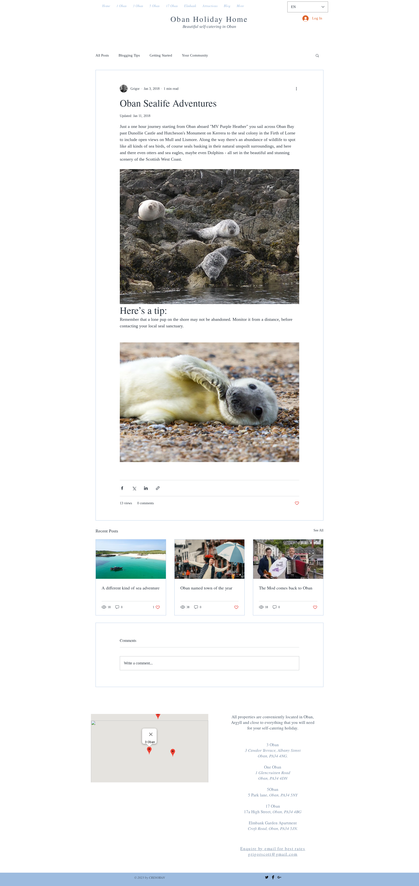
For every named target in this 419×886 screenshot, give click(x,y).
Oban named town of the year (206, 588)
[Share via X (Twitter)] (134, 488)
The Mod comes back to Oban (285, 588)
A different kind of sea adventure (131, 588)
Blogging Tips (129, 55)
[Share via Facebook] (122, 488)
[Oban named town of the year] (210, 559)
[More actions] (296, 88)
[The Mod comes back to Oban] (288, 559)
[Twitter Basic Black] (267, 877)
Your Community (195, 55)
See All (318, 530)
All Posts (102, 55)
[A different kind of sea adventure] (131, 559)
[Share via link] (157, 488)
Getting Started (161, 55)
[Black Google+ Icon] (279, 877)
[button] (317, 55)
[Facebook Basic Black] (273, 877)
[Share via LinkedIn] (146, 488)
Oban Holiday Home (209, 19)
